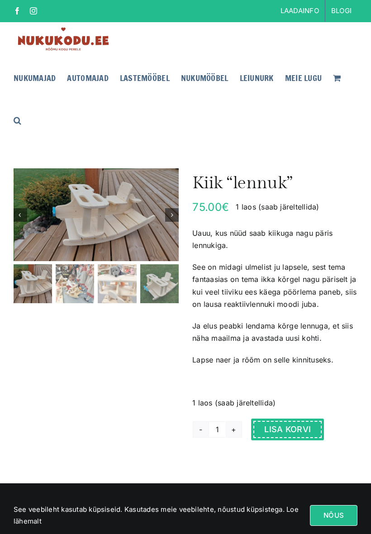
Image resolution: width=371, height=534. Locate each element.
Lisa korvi (287, 429)
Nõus (333, 515)
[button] (17, 119)
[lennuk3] (96, 214)
